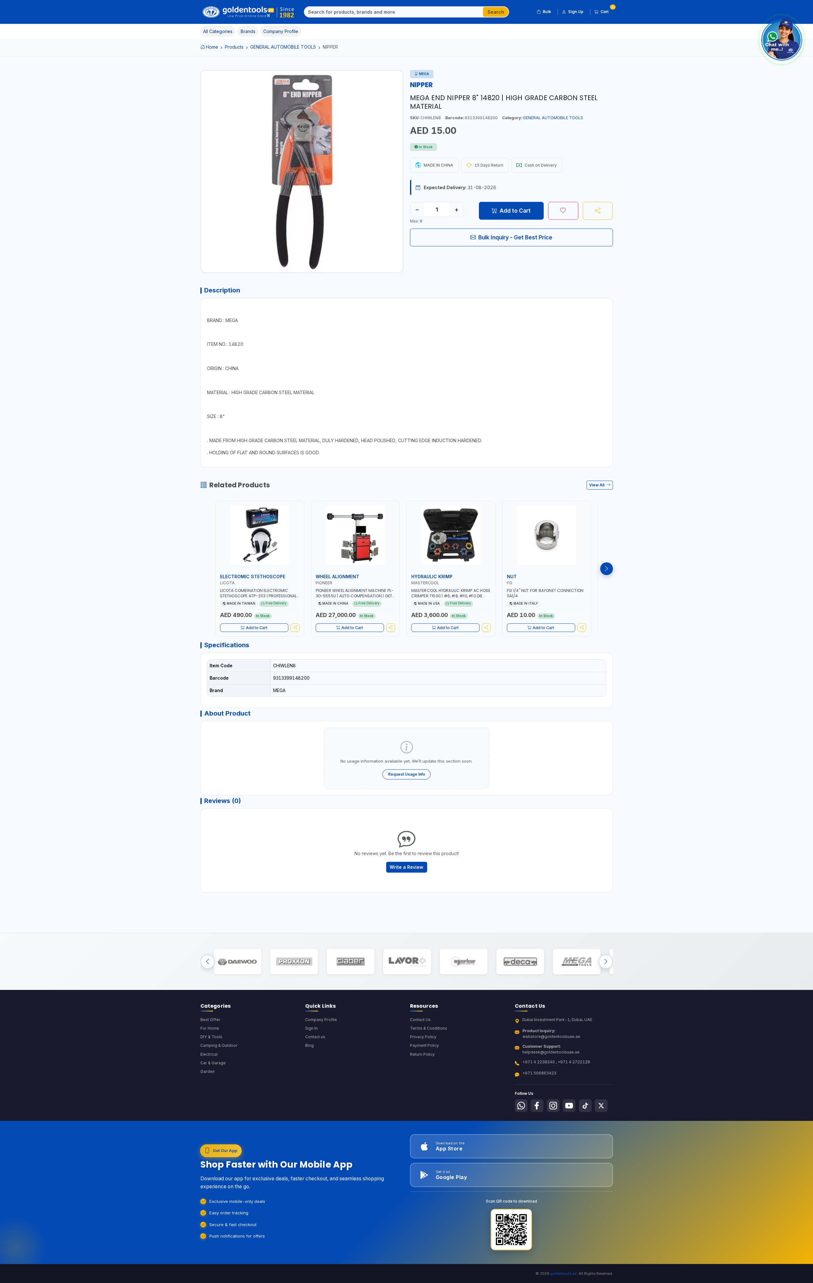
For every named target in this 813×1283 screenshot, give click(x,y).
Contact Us (420, 1019)
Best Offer (210, 1019)
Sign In (311, 1028)
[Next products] (606, 568)
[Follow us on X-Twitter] (601, 1105)
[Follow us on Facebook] (537, 1105)
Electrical (209, 1054)
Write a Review (406, 867)
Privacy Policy (423, 1036)
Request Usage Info (406, 774)
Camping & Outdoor (219, 1045)
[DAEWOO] (237, 961)
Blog (309, 1045)
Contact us (315, 1036)
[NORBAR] (463, 961)
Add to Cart (515, 210)
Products (234, 47)
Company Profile (321, 1019)
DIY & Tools (211, 1036)
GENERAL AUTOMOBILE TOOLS (283, 47)
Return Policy (422, 1054)
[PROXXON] (293, 961)
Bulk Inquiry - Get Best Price (515, 237)
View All (597, 485)
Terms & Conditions (428, 1028)
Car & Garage (213, 1062)
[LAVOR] (406, 961)
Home (212, 47)
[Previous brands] (207, 961)
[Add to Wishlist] (563, 211)
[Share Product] (598, 211)
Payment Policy (424, 1045)
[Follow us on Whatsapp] (521, 1105)
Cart (607, 10)
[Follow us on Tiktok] (585, 1105)
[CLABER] (350, 961)
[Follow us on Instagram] (553, 1105)
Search (495, 12)
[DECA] (520, 961)
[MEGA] (576, 961)
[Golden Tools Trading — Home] (248, 12)
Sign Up (575, 11)
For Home (209, 1028)
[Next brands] (606, 961)
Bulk (547, 11)
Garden (207, 1071)
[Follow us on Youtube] (569, 1105)
